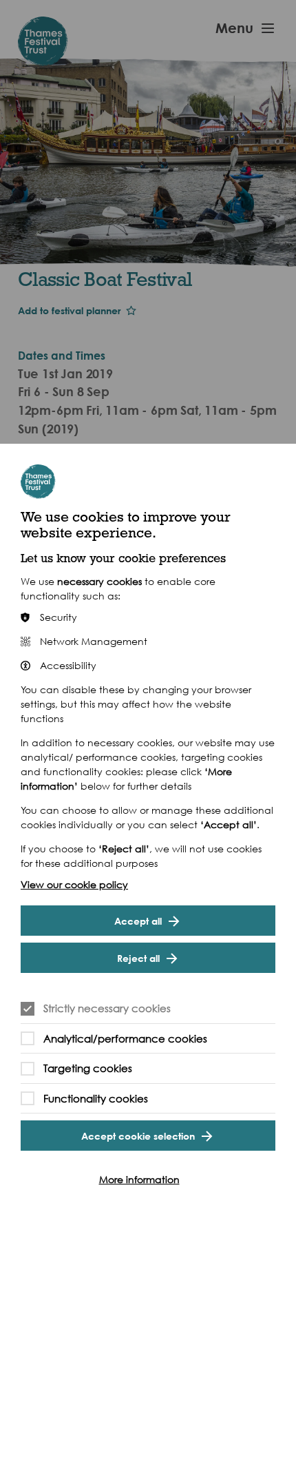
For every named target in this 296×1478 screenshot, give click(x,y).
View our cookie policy (74, 884)
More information (139, 1179)
